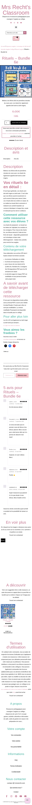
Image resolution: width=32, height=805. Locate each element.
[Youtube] (21, 22)
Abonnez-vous (22, 375)
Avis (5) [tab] (16, 159)
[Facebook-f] (7, 796)
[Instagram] (14, 22)
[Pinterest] (17, 22)
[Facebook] (11, 22)
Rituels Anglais (19, 49)
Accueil (3, 46)
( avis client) (19, 140)
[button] (16, 27)
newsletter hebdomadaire (10, 339)
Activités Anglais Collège (7, 49)
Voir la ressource (8, 632)
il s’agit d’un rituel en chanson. (11, 325)
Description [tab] (6, 159)
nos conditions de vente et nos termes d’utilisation (14, 689)
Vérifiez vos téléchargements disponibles (13, 133)
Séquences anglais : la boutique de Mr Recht (18, 46)
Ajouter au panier (19, 122)
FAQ (14, 692)
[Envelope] (25, 796)
